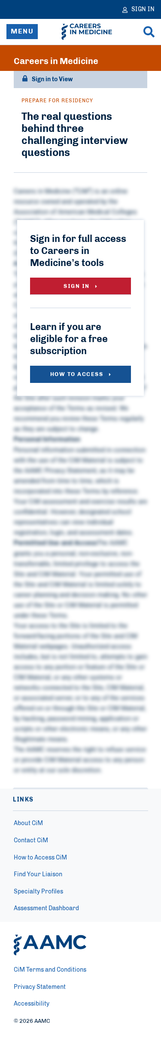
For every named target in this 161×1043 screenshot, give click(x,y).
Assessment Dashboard (46, 908)
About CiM (28, 823)
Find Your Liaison (38, 875)
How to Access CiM (40, 858)
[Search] (149, 31)
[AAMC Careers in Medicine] (86, 32)
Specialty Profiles (38, 892)
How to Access (77, 374)
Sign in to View (52, 79)
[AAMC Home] (50, 945)
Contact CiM (31, 841)
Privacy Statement (40, 987)
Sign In (77, 286)
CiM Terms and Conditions (50, 970)
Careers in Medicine (56, 61)
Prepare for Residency (57, 100)
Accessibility (31, 1004)
